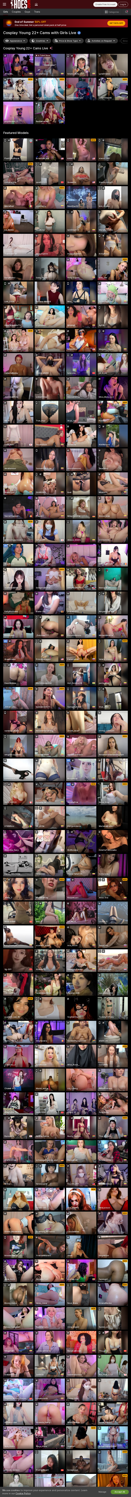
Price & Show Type (68, 41)
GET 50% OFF (116, 23)
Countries (40, 41)
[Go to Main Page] (20, 4)
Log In (123, 4)
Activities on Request (102, 41)
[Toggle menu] (4, 4)
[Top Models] (36, 4)
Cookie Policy (23, 1493)
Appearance (16, 41)
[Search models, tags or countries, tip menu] (126, 12)
